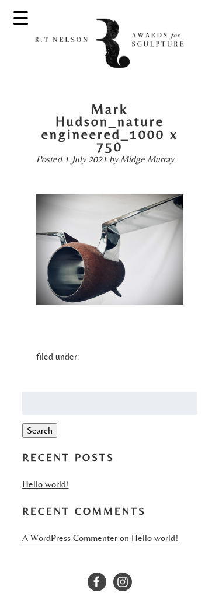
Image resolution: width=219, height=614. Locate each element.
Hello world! (45, 484)
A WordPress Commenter (69, 537)
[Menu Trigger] (21, 17)
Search (40, 430)
